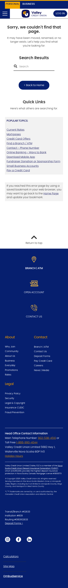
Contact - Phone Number (23, 148)
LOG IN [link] (60, 13)
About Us (10, 356)
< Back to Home (34, 85)
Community (11, 351)
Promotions (11, 370)
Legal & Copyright (15, 403)
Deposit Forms (42, 356)
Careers (38, 365)
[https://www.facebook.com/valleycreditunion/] (18, 539)
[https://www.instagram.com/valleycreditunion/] (7, 539)
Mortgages (14, 134)
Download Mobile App (21, 157)
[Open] (5, 14)
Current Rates (15, 129)
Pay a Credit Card (18, 170)
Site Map (9, 566)
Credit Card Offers (18, 138)
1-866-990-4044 (26, 442)
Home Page (51, 193)
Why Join (10, 347)
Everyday (10, 365)
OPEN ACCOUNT (34, 292)
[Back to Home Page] (34, 14)
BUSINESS (28, 4)
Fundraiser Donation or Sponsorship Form (33, 161)
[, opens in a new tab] (34, 283)
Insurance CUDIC (14, 408)
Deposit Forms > (14, 523)
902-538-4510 (47, 438)
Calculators (10, 556)
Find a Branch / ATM (19, 143)
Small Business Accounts (23, 166)
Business (10, 361)
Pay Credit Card (43, 361)
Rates (8, 375)
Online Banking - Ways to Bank (26, 152)
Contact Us (40, 351)
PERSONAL (12, 4)
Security (9, 398)
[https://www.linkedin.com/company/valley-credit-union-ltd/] (29, 539)
